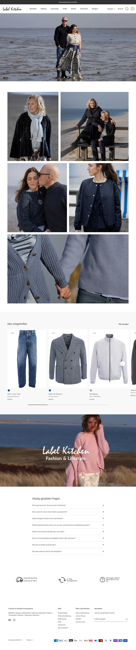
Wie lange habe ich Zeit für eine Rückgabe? (47, 551)
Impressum (62, 625)
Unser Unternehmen (82, 613)
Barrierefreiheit (63, 628)
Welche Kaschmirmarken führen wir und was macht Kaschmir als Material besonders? (61, 525)
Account (120, 9)
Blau (9, 390)
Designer (95, 9)
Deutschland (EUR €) (14, 640)
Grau (91, 390)
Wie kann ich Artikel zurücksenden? (44, 545)
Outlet (65, 9)
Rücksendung (62, 613)
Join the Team (80, 622)
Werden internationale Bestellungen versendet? (48, 531)
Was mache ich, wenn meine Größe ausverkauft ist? (49, 512)
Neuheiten (33, 9)
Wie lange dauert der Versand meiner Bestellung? (49, 505)
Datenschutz (62, 619)
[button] (64, 77)
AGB (59, 622)
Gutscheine (84, 9)
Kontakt (78, 619)
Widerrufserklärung (64, 616)
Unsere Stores (80, 616)
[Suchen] (127, 8)
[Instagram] (14, 620)
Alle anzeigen (124, 324)
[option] (68, 47)
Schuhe (73, 9)
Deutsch (110, 9)
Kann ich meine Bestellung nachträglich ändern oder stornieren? (53, 538)
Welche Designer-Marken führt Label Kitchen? (47, 518)
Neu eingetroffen (17, 323)
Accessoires (55, 9)
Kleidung (44, 9)
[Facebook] (9, 620)
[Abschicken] (126, 619)
